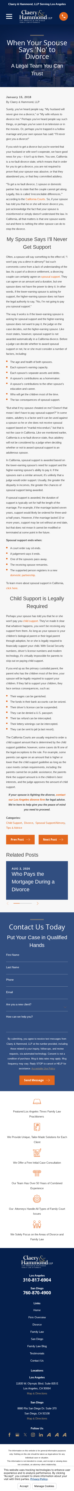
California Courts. (36, 199)
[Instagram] (33, 1435)
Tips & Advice (14, 827)
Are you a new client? (18, 1004)
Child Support (14, 822)
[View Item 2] (23, 903)
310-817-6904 (37, 1280)
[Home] (35, 16)
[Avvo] (49, 1435)
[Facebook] (9, 1435)
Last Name (12, 967)
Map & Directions (37, 1393)
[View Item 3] (29, 903)
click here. (12, 588)
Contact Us (37, 1360)
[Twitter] (25, 1435)
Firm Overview (37, 1317)
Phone (10, 979)
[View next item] (37, 903)
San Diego (37, 1338)
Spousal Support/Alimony (50, 822)
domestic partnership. (23, 575)
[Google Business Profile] (17, 1435)
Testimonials (37, 1353)
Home (37, 1310)
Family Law (37, 1331)
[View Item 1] (16, 903)
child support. (31, 620)
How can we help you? (19, 1016)
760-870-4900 (37, 1293)
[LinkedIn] (41, 1435)
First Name (12, 954)
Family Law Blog (37, 1346)
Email (9, 992)
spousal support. (51, 276)
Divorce (28, 822)
